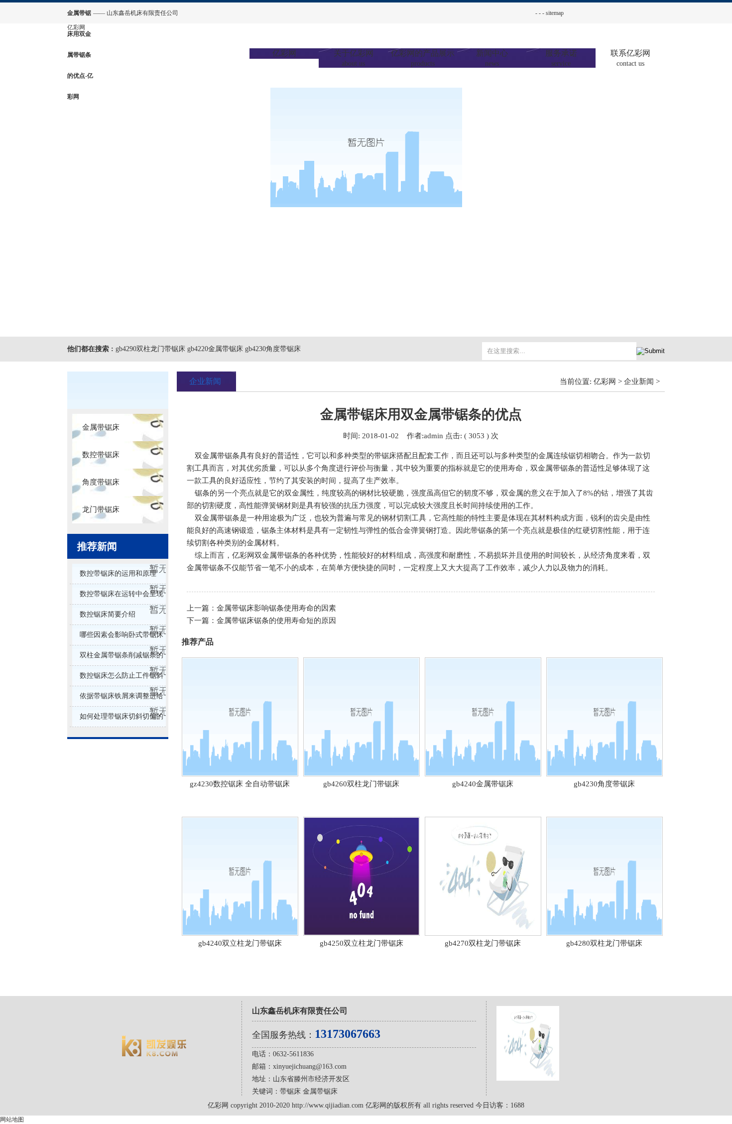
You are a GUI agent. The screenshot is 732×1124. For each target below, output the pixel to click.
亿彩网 (76, 27)
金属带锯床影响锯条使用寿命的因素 (276, 608)
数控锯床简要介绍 (107, 614)
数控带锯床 (101, 455)
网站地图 (12, 1119)
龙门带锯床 (101, 509)
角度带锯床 (101, 482)
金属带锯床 (101, 427)
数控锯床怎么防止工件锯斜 (121, 675)
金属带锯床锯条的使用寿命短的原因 (276, 620)
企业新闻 (639, 381)
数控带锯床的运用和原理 (118, 573)
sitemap (555, 12)
